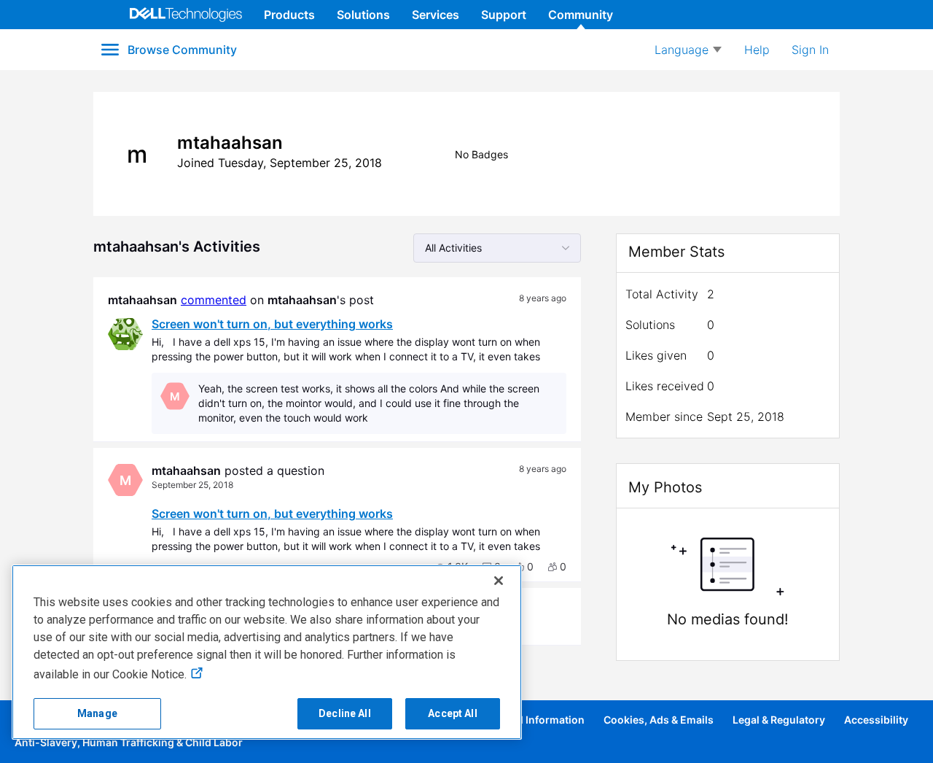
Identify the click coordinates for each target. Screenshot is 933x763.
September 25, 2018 (192, 484)
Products (289, 14)
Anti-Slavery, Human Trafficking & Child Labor (129, 742)
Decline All (345, 713)
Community (580, 14)
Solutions (363, 14)
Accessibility (876, 719)
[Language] (688, 50)
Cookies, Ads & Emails (659, 719)
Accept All (452, 713)
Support (503, 14)
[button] (524, 566)
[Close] (499, 581)
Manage (97, 713)
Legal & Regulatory (779, 719)
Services (435, 14)
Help (757, 49)
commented (213, 300)
